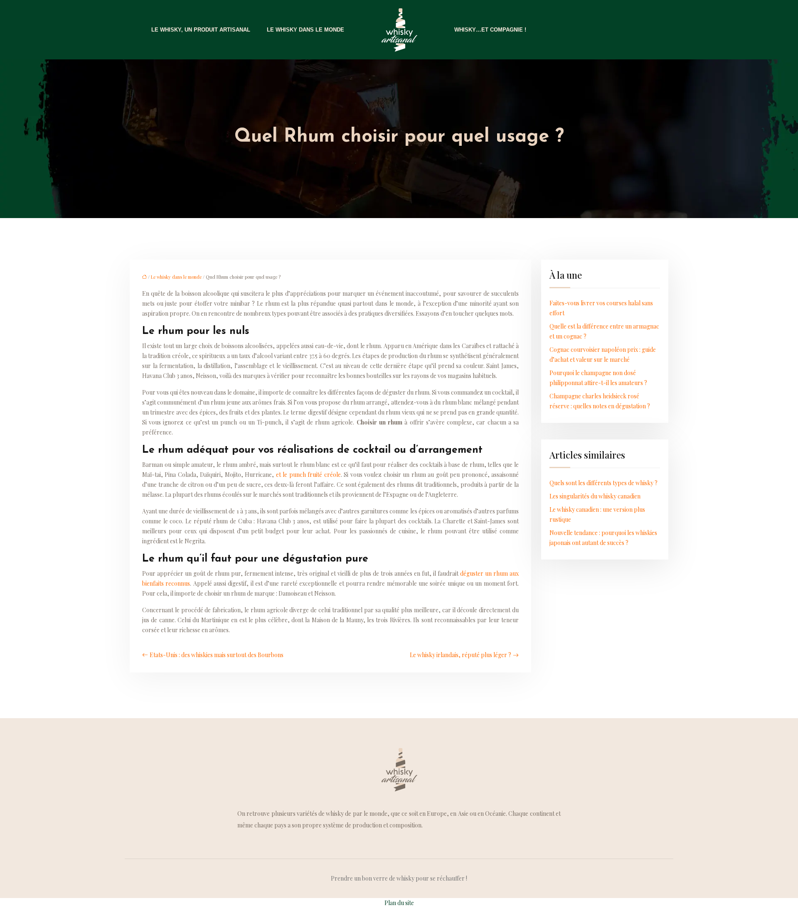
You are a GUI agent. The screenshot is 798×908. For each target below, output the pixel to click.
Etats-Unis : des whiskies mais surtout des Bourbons (216, 655)
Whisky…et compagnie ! (490, 30)
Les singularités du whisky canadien (594, 496)
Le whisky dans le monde (305, 30)
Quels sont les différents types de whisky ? (603, 483)
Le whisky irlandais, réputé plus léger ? (460, 655)
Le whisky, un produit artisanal (200, 30)
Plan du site (399, 903)
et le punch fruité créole (308, 475)
